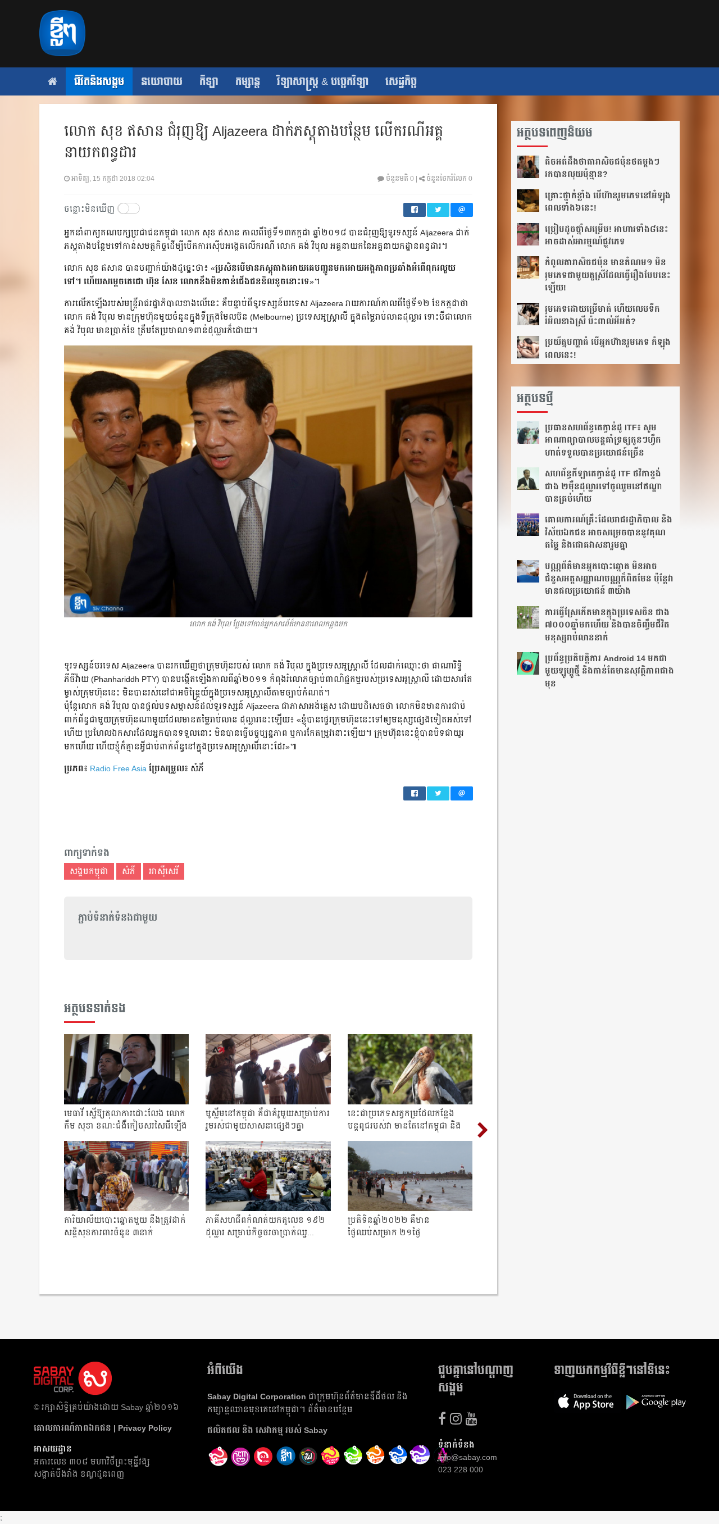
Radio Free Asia (118, 768)
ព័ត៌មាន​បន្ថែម (330, 1409)
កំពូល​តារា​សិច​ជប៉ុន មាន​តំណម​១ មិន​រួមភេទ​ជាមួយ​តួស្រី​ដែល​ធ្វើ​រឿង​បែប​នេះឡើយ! (608, 275)
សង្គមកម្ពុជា (89, 871)
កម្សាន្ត (247, 81)
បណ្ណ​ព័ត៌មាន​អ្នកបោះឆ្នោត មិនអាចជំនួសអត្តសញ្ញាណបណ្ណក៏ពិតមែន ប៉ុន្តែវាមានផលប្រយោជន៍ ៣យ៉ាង (609, 579)
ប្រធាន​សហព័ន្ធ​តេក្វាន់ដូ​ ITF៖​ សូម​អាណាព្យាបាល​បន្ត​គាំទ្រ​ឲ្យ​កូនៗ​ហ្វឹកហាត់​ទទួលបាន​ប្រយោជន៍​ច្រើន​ (603, 440)
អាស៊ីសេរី (164, 871)
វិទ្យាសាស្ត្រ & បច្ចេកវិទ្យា (322, 81)
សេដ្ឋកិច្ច (401, 81)
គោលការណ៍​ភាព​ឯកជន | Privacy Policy (103, 1427)
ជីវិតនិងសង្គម (99, 81)
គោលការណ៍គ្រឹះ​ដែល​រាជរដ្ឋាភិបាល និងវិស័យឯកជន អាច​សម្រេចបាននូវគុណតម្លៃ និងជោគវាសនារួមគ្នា (608, 532)
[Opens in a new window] (218, 1456)
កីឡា (209, 81)
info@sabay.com (467, 1457)
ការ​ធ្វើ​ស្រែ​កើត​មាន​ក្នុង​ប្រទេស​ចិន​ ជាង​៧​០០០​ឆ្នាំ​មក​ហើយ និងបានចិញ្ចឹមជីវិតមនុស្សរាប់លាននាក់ (607, 625)
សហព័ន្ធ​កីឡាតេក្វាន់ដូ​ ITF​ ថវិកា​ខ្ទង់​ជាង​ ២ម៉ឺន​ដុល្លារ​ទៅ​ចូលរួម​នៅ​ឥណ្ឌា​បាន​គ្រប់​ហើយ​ (603, 486)
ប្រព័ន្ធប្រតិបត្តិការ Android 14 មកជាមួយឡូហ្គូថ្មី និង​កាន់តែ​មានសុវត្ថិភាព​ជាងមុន (609, 671)
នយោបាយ (162, 81)
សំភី (128, 871)
